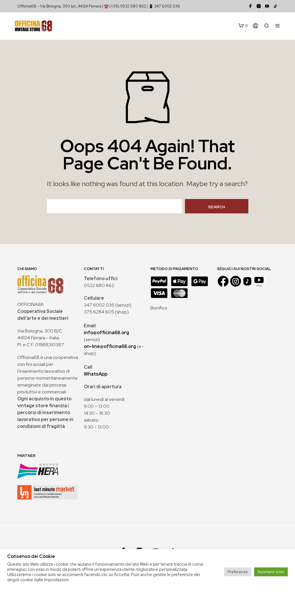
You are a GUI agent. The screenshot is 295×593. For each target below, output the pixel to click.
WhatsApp (95, 374)
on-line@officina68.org (110, 346)
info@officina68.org (106, 333)
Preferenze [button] (238, 571)
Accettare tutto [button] (271, 571)
